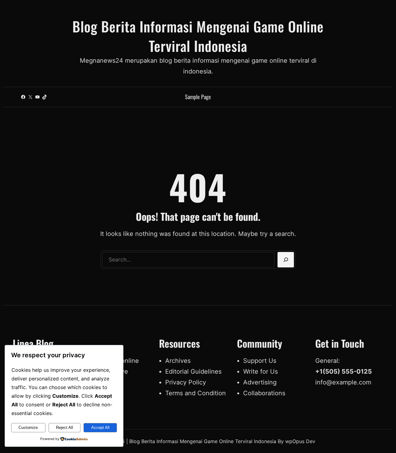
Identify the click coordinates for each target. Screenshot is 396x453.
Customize (28, 427)
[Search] (286, 259)
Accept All (100, 427)
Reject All (64, 427)
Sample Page (198, 97)
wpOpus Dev (300, 441)
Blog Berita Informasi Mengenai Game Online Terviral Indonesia (198, 36)
